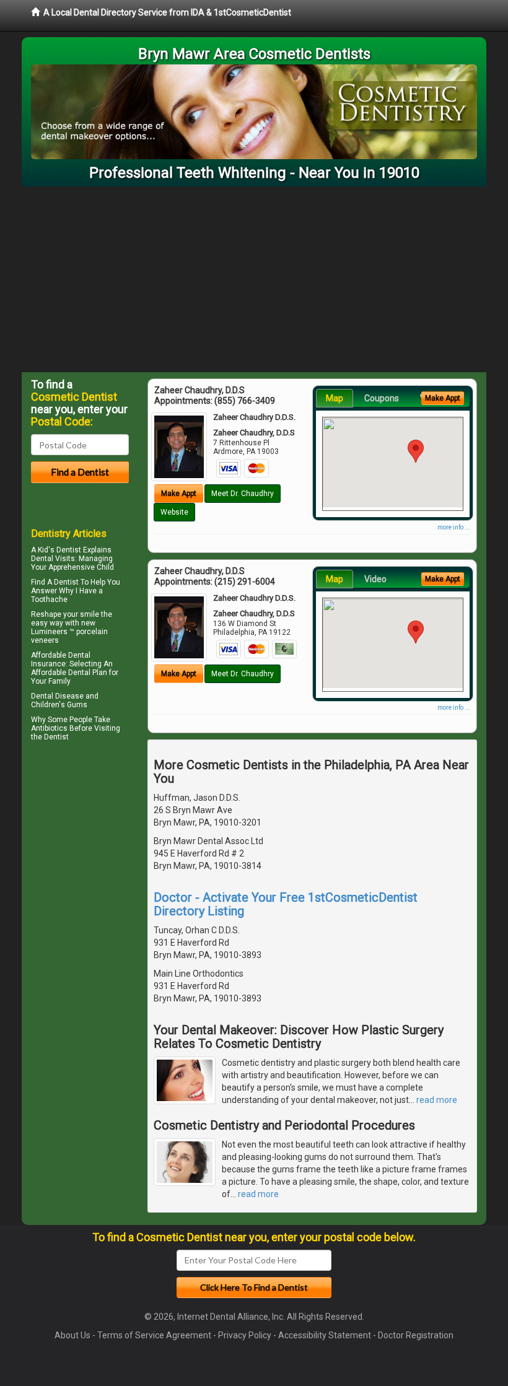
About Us (72, 1335)
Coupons (381, 398)
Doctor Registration (415, 1335)
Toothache (49, 599)
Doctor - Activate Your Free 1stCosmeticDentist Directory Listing (286, 904)
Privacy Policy (244, 1335)
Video (375, 579)
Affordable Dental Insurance (60, 659)
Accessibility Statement (324, 1335)
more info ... (453, 527)
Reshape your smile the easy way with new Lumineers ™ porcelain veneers (71, 627)
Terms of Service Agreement (154, 1335)
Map (334, 398)
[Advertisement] (254, 279)
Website (174, 512)
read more (436, 1100)
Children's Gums (59, 704)
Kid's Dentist (59, 550)
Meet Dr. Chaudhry (242, 493)
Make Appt (178, 493)
